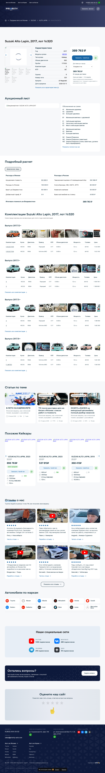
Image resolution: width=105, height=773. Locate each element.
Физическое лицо (13, 169)
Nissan (7, 749)
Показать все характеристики (46, 87)
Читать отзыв (12, 539)
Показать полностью (70, 147)
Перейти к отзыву (45, 539)
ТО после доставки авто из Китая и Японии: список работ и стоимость (51, 410)
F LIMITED (9, 364)
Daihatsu (15, 757)
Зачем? (57, 769)
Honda (7, 751)
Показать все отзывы (51, 584)
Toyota (7, 746)
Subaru (15, 746)
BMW (14, 754)
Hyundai (31, 746)
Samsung (31, 757)
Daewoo (31, 754)
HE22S (73, 459)
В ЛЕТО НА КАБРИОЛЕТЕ (18, 408)
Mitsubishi (8, 757)
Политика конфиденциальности (38, 763)
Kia (30, 749)
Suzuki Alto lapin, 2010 (83, 457)
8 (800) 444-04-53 (91, 3)
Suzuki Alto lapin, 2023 (18, 457)
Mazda (7, 754)
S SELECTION (10, 247)
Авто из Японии (10, 2)
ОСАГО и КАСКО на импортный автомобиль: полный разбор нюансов (82, 410)
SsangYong (32, 751)
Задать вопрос (89, 673)
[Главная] (6, 20)
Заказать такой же (18, 471)
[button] (6, 456)
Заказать (82, 58)
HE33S (64, 54)
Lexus (14, 751)
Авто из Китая (33, 2)
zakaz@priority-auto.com (13, 737)
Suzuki (14, 749)
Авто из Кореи (22, 2)
